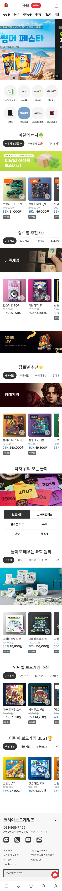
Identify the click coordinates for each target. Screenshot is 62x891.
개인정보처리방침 (39, 850)
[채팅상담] (54, 874)
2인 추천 (24, 675)
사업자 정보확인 (11, 855)
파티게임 (24, 241)
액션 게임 (10, 746)
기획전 (38, 14)
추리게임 (54, 241)
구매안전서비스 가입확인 (42, 855)
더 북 (44, 560)
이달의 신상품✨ (13, 143)
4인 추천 (39, 675)
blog (39, 840)
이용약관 (7, 850)
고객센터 (7, 859)
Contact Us (10, 864)
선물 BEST (41, 746)
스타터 (8, 560)
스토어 (36, 5)
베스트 (16, 14)
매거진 (26, 5)
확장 (20, 560)
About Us (36, 859)
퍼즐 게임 (25, 746)
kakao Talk (6, 840)
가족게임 (9, 241)
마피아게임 (40, 375)
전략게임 (39, 241)
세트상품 (27, 14)
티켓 (56, 14)
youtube (28, 840)
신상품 (6, 14)
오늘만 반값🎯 (35, 143)
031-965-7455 (14, 827)
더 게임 (32, 560)
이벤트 (48, 14)
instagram (17, 840)
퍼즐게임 (24, 375)
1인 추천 (9, 675)
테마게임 (9, 375)
